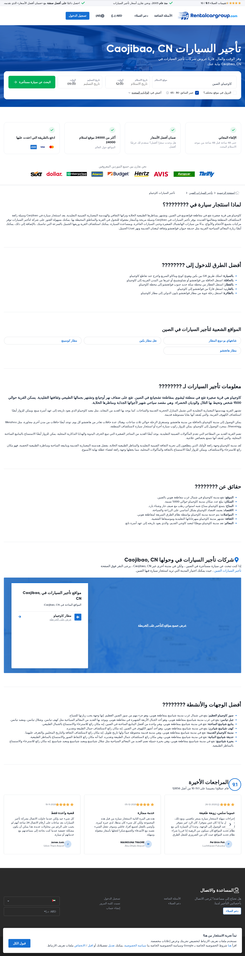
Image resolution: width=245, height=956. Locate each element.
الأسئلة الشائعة (163, 16)
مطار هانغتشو (228, 350)
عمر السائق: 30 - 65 (182, 92)
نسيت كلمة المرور (110, 903)
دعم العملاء (141, 16)
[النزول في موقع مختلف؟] (235, 93)
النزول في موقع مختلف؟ (217, 92)
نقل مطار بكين (148, 341)
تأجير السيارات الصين (201, 193)
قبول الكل (19, 943)
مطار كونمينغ (69, 341)
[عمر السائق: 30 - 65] (197, 93)
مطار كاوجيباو (62, 615)
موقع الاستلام (161, 80)
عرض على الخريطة (60, 619)
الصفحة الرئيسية (226, 193)
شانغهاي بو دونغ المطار (223, 341)
